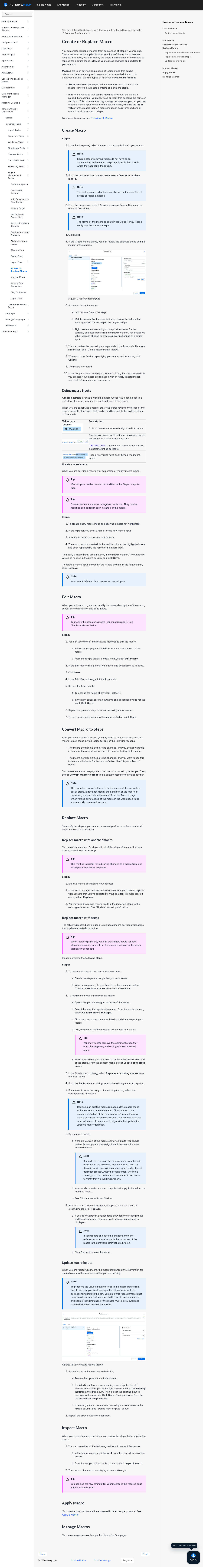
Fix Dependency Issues (19, 242)
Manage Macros (170, 76)
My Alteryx (115, 4)
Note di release (9, 21)
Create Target (18, 208)
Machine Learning (11, 102)
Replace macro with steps (178, 56)
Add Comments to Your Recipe (20, 200)
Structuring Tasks (16, 148)
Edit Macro (168, 40)
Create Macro (169, 28)
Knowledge (63, 4)
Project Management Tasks (14, 175)
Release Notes (43, 4)
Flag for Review (18, 292)
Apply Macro (168, 72)
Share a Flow (17, 250)
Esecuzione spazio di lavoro (12, 80)
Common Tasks (13, 124)
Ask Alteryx (7, 72)
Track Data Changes (16, 191)
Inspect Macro (169, 68)
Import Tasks (14, 130)
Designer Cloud (9, 42)
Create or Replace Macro (19, 269)
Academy (81, 4)
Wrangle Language (15, 319)
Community (97, 4)
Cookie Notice (78, 1560)
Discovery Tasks (16, 136)
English (127, 1560)
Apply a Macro (18, 277)
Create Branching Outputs (20, 224)
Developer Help (9, 331)
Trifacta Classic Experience (10, 110)
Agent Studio (8, 66)
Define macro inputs (175, 33)
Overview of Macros (102, 118)
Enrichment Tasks (17, 160)
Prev (42, 1554)
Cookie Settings (102, 1560)
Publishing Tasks (16, 166)
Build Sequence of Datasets (20, 233)
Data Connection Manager (10, 95)
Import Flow (17, 262)
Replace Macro (170, 48)
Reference (11, 325)
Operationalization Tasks (17, 305)
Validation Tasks (16, 142)
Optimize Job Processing (17, 215)
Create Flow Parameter (17, 284)
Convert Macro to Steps (174, 44)
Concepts (10, 313)
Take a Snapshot (19, 184)
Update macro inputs (175, 61)
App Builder (7, 60)
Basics (9, 117)
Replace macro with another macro (182, 52)
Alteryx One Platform (12, 36)
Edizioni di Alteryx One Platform (13, 28)
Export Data (17, 298)
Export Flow (17, 256)
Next (145, 1554)
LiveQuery (7, 48)
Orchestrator (8, 87)
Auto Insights (8, 54)
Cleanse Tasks (15, 154)
